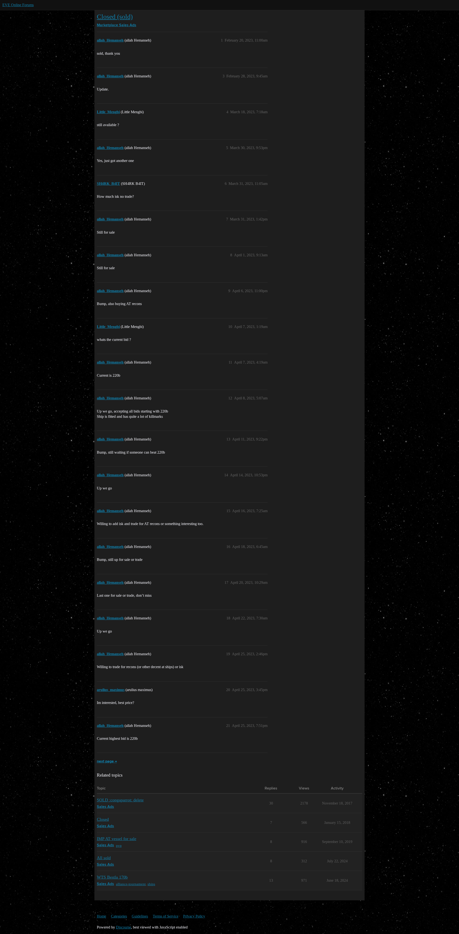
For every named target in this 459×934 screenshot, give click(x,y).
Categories (119, 916)
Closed (103, 819)
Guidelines (140, 916)
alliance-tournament (131, 884)
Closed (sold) (115, 16)
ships (151, 884)
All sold (104, 857)
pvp (119, 845)
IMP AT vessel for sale (116, 838)
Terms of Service (165, 916)
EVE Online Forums (18, 5)
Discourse (123, 927)
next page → (107, 761)
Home (101, 916)
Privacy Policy (194, 916)
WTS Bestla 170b (112, 877)
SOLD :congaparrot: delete (120, 800)
